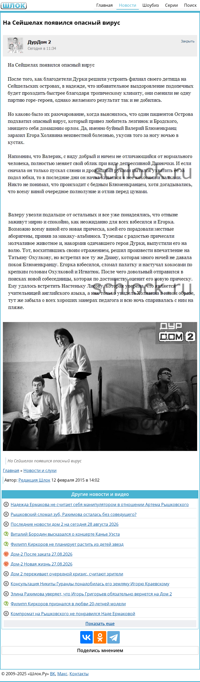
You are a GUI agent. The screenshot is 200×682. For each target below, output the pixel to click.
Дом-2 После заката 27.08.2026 (41, 554)
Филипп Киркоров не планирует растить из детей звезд (67, 544)
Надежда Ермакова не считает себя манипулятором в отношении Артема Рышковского (100, 504)
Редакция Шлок (34, 480)
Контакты (79, 674)
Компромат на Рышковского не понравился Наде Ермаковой (73, 614)
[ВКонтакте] (86, 637)
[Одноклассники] (100, 637)
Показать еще (100, 623)
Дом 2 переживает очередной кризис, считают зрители (67, 574)
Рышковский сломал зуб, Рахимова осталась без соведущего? (73, 514)
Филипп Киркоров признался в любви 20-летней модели (68, 604)
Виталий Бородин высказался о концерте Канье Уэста (65, 534)
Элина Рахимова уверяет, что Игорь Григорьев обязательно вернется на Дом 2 (91, 594)
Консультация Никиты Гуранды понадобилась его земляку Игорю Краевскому (90, 584)
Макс (62, 674)
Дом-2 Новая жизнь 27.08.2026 (41, 564)
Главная (104, 5)
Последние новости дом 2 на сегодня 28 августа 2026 (64, 524)
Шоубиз (150, 5)
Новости (127, 5)
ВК (52, 674)
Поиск (190, 5)
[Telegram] (113, 637)
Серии (171, 5)
